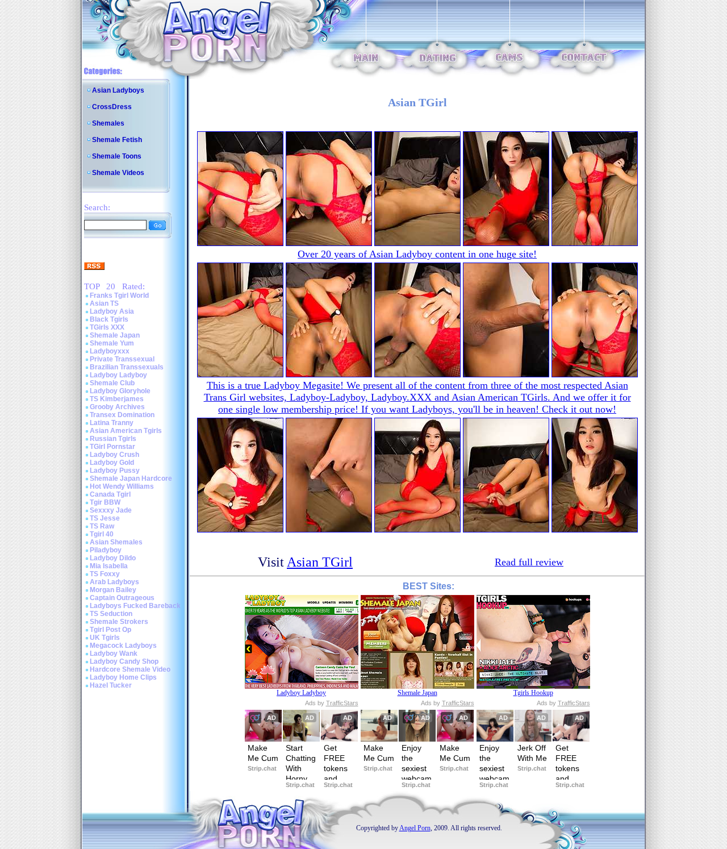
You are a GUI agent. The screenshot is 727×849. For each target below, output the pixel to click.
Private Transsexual (122, 359)
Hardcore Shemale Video (130, 669)
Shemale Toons (116, 156)
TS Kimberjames (117, 399)
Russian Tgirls (113, 439)
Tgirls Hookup (533, 693)
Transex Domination (122, 415)
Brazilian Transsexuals (127, 367)
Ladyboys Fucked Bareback (135, 606)
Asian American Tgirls (126, 431)
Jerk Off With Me (532, 753)
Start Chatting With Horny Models (301, 768)
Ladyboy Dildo (113, 558)
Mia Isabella (109, 566)
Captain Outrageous (122, 598)
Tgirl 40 (102, 534)
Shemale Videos (118, 173)
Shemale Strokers (119, 622)
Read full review (529, 562)
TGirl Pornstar (112, 447)
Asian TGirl (320, 562)
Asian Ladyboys (118, 90)
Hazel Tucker (111, 685)
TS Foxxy (105, 574)
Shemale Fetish (117, 140)
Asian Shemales (116, 542)
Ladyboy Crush (114, 455)
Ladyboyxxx (109, 351)
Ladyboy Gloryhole (120, 391)
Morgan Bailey (113, 590)
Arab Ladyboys (114, 582)
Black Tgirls (109, 319)
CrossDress (112, 107)
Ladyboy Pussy (115, 471)
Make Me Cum (263, 753)
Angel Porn (415, 828)
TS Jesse (105, 518)
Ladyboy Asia (112, 311)
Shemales (108, 123)
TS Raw (102, 526)
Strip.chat (262, 768)
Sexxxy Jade (111, 510)
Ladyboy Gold (112, 463)
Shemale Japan (115, 335)
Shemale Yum (112, 343)
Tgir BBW (105, 502)
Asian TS (104, 303)
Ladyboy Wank (113, 653)
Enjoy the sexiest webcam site (417, 768)
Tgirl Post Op (110, 630)
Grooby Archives (117, 407)
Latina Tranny (111, 423)
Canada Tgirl (110, 494)
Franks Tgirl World (119, 295)
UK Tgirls (105, 638)
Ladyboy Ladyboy (118, 375)
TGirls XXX (107, 327)
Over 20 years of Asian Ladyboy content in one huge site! (417, 254)
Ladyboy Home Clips (123, 677)
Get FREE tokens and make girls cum (337, 778)
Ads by (331, 703)
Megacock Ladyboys (123, 646)
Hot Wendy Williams (122, 486)
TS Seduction (111, 614)
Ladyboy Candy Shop (124, 661)
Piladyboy (106, 550)
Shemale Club (112, 383)
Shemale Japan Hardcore (131, 478)
